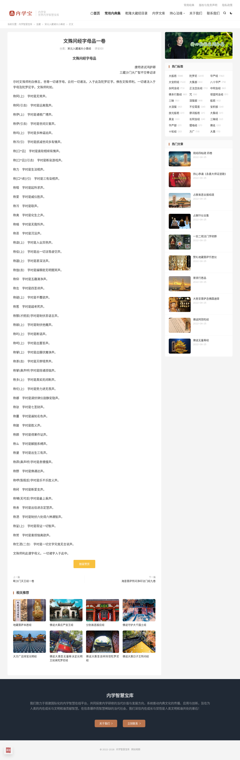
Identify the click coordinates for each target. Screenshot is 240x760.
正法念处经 (198, 88)
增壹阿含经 (219, 94)
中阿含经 (218, 88)
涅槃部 (195, 100)
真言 (174, 119)
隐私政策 (227, 5)
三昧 (174, 100)
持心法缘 (176, 13)
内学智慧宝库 (21, 13)
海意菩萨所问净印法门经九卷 (139, 581)
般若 (215, 100)
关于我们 (195, 13)
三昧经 (216, 119)
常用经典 (189, 5)
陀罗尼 (196, 75)
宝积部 (217, 106)
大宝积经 (177, 82)
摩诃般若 (197, 112)
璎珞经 (195, 125)
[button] (228, 45)
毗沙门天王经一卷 (23, 581)
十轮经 (175, 131)
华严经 (217, 75)
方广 (194, 131)
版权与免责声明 (208, 5)
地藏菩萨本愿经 (22, 624)
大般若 (176, 75)
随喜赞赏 (84, 564)
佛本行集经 (178, 94)
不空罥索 (197, 106)
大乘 (215, 131)
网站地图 (135, 749)
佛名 (215, 125)
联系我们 (213, 13)
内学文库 (158, 13)
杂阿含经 (176, 88)
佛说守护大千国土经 (134, 624)
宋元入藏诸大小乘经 (55, 24)
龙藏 (38, 24)
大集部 (195, 82)
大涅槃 (175, 106)
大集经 (216, 112)
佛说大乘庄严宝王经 (61, 624)
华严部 (175, 125)
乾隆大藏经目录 (136, 13)
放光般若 (176, 112)
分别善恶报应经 (95, 624)
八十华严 (218, 82)
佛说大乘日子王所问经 (136, 656)
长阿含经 (197, 119)
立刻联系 (134, 723)
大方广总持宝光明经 (25, 656)
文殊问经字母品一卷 (84, 41)
